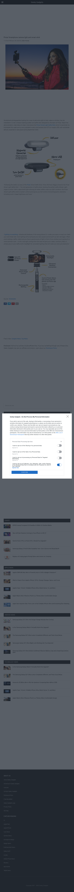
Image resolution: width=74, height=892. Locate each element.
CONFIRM (24, 472)
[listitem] (37, 441)
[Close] (68, 417)
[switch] (59, 445)
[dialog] (37, 446)
